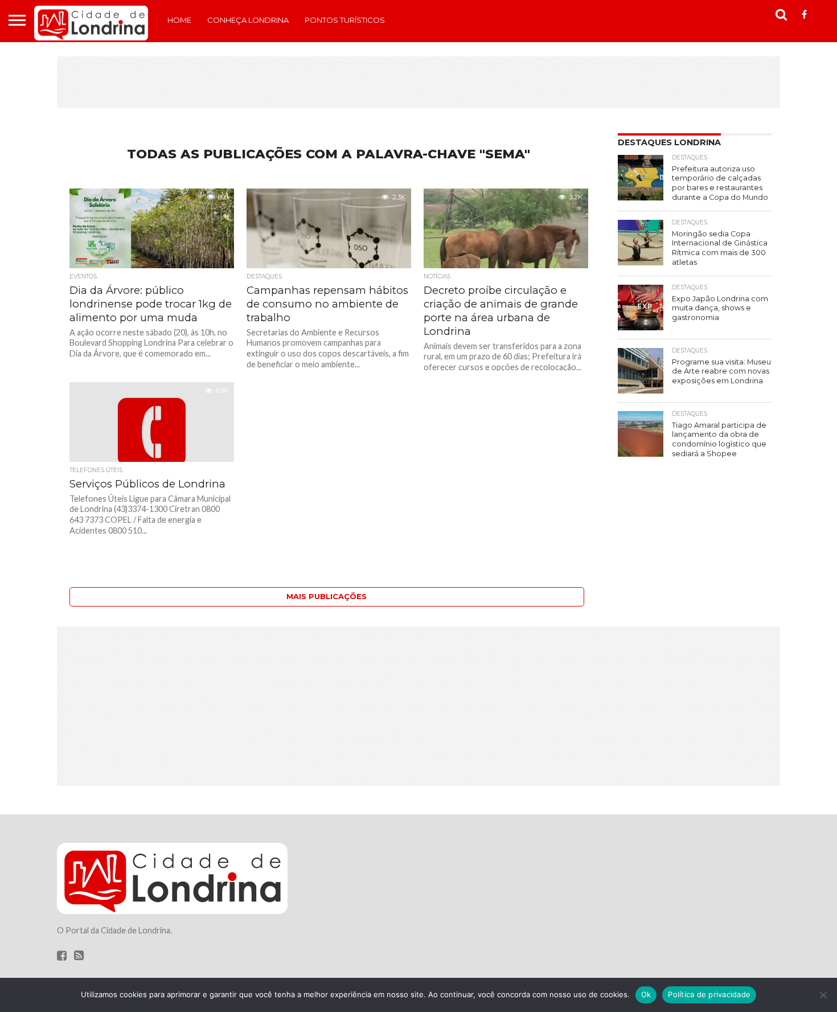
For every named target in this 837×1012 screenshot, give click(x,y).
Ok (646, 994)
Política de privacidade (709, 994)
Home (179, 19)
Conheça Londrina (248, 19)
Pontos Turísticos (345, 19)
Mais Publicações (326, 596)
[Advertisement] (418, 82)
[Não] (822, 995)
